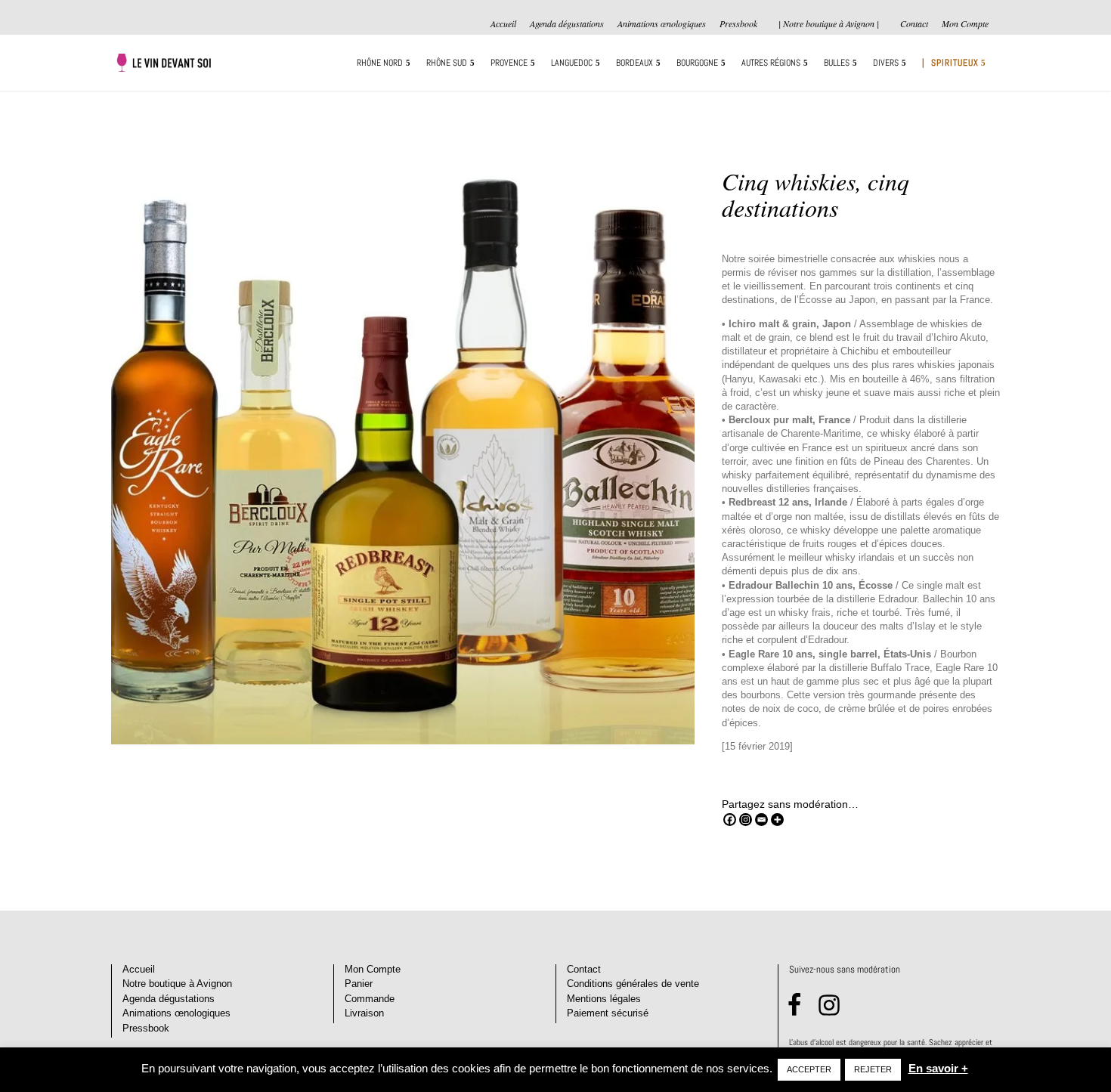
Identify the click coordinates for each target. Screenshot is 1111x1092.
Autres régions (770, 63)
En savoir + (938, 1068)
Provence (509, 63)
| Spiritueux (950, 63)
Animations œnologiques (661, 24)
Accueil (503, 24)
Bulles (836, 63)
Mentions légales (604, 998)
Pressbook (738, 24)
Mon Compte (965, 24)
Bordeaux (634, 63)
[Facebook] (729, 819)
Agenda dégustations (567, 24)
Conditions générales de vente (633, 983)
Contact (914, 24)
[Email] (761, 819)
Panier (359, 983)
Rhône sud (446, 63)
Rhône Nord (380, 63)
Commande (370, 998)
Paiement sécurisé (607, 1013)
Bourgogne (697, 63)
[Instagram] (745, 819)
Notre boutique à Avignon (177, 983)
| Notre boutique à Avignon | (828, 23)
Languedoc (572, 63)
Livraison (364, 1013)
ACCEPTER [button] (809, 1069)
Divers (886, 63)
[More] (777, 819)
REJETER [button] (873, 1069)
